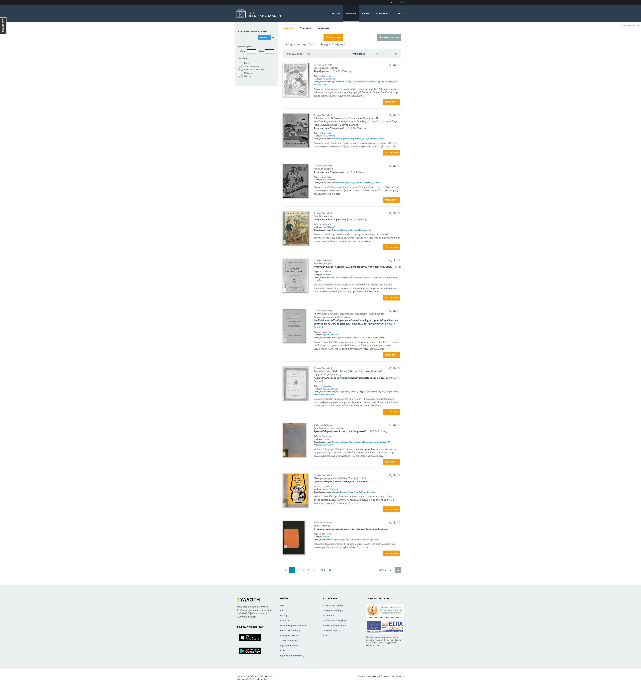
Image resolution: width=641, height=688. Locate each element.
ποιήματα (344, 183)
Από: (242, 51)
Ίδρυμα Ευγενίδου (289, 645)
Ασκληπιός (364, 277)
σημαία (325, 84)
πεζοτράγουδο (355, 183)
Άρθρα (365, 13)
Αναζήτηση (306, 28)
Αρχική (336, 13)
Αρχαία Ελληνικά (330, 335)
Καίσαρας (393, 277)
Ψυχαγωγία (381, 13)
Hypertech (268, 679)
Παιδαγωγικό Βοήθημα (335, 620)
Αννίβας (344, 277)
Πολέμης (345, 230)
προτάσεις (362, 82)
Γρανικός (374, 539)
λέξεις (354, 82)
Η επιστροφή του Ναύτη (343, 138)
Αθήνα (396, 392)
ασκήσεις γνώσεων (371, 183)
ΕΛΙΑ (282, 610)
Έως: (261, 51)
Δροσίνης (354, 230)
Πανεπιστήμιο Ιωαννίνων (293, 625)
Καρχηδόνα (375, 277)
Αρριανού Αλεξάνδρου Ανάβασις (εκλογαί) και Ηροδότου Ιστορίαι (351, 377)
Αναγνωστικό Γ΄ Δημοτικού (329, 172)
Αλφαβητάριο (321, 71)
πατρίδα (317, 84)
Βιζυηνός (336, 230)
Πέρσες (381, 392)
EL (389, 2)
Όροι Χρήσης (398, 676)
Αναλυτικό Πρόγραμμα (335, 625)
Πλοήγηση (288, 28)
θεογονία (380, 337)
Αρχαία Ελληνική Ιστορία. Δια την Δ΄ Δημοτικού (340, 431)
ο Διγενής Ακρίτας (376, 138)
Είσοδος (400, 2)
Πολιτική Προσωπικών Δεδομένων (373, 676)
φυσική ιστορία (339, 337)
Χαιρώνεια (365, 539)
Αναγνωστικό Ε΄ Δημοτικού (329, 128)
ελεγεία (335, 492)
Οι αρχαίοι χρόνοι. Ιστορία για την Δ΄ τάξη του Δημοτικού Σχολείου (351, 529)
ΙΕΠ (282, 605)
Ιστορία (326, 439)
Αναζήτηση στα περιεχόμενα (300, 44)
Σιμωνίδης (353, 492)
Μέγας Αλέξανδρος (340, 392)
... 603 (322, 570)
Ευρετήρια (324, 28)
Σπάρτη (359, 442)
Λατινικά (326, 274)
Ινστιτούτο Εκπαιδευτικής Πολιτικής (252, 676)
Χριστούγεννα (361, 138)
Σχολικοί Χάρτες (331, 630)
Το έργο (398, 13)
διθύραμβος (364, 492)
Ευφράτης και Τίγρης (367, 392)
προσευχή (382, 82)
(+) (636, 25)
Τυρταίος (318, 280)
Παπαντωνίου (365, 230)
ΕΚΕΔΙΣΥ (284, 620)
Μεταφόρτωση (389, 37)
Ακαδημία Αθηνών (289, 635)
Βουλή (283, 615)
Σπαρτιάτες (354, 539)
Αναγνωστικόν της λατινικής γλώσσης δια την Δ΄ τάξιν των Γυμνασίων (353, 266)
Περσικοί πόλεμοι (340, 442)
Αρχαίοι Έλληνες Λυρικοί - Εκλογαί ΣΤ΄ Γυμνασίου (341, 481)
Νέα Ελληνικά (329, 79)
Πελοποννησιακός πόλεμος (375, 442)
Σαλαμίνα (330, 394)
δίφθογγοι (372, 82)
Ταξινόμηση (360, 54)
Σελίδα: (382, 570)
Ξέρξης (388, 392)
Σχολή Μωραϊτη (288, 640)
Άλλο (325, 635)
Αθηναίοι (344, 539)
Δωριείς (335, 539)
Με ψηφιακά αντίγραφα (332, 44)
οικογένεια (393, 82)
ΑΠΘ (282, 650)
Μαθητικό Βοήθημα (333, 610)
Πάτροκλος (354, 277)
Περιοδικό (328, 615)
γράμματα (336, 82)
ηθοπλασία (351, 337)
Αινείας (385, 277)
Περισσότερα (390, 102)
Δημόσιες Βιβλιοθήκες (291, 655)
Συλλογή (351, 13)
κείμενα (335, 183)
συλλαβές (346, 82)
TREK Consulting (254, 679)
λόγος (373, 492)
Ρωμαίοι (329, 445)
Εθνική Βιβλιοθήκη (290, 630)
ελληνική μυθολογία (366, 337)
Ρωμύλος (336, 277)
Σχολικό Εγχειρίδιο (333, 605)
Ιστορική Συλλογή (265, 14)
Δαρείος (353, 392)
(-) (638, 25)
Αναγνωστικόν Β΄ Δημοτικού (330, 219)
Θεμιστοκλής (319, 394)
